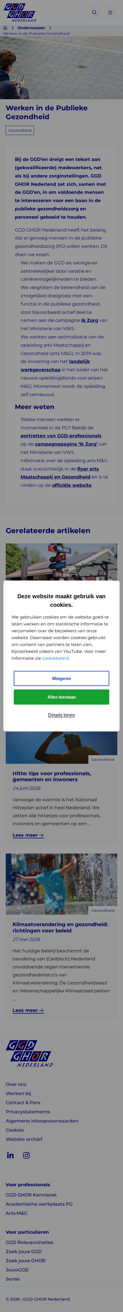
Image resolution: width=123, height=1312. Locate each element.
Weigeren (61, 678)
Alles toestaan (61, 697)
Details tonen (61, 715)
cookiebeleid (55, 658)
